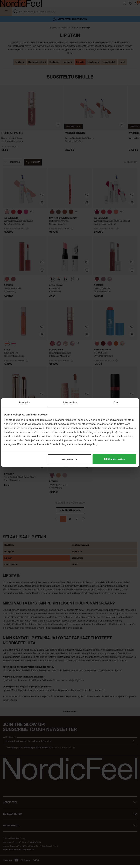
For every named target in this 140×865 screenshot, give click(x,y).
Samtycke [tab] (24, 402)
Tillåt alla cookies (114, 459)
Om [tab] (116, 402)
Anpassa (67, 459)
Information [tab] (70, 402)
